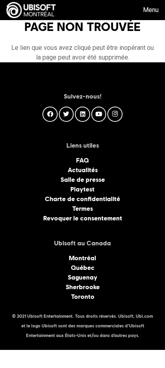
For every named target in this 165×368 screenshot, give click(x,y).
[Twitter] (66, 114)
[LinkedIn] (82, 114)
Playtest (82, 189)
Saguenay (82, 277)
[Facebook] (50, 114)
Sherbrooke (83, 287)
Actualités (83, 170)
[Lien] (31, 10)
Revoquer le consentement (82, 218)
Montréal (82, 258)
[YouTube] (99, 114)
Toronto (83, 296)
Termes (82, 208)
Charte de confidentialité (82, 199)
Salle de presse (82, 179)
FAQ (82, 160)
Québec (83, 267)
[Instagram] (115, 114)
